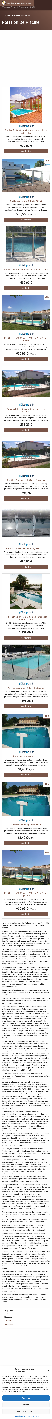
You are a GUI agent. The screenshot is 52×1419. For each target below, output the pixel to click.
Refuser (26, 1405)
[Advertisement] (26, 59)
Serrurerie (11, 1314)
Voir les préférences (26, 1411)
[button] (48, 1370)
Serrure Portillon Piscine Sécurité (17, 16)
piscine (10, 1320)
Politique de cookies (19, 1416)
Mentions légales (33, 1416)
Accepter (26, 1398)
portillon (10, 1324)
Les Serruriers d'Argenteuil (19, 3)
